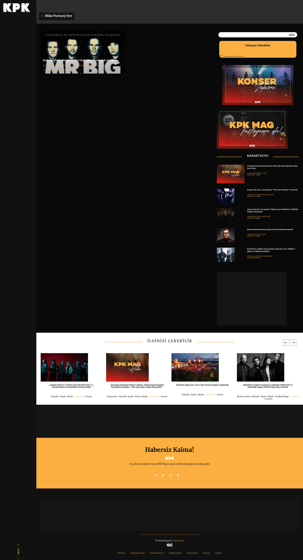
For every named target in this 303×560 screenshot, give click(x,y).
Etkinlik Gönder (175, 553)
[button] (286, 342)
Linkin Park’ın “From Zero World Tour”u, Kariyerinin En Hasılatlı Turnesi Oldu (71, 386)
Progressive (112, 396)
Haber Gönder (192, 553)
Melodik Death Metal (254, 216)
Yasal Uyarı (179, 540)
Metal (249, 173)
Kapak (259, 194)
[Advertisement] (252, 298)
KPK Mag (121, 553)
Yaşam (264, 173)
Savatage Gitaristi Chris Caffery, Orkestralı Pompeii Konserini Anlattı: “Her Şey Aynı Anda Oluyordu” (137, 386)
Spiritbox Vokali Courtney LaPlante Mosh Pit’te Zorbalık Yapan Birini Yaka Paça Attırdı (267, 386)
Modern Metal (243, 396)
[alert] (257, 56)
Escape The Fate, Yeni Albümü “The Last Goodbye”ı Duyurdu (272, 190)
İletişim (218, 553)
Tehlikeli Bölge (256, 173)
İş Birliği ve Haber (137, 553)
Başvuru (206, 553)
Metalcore (265, 194)
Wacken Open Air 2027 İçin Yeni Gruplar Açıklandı (202, 385)
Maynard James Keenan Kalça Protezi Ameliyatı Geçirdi (270, 229)
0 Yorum (88, 396)
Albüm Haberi (251, 194)
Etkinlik (249, 256)
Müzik (272, 194)
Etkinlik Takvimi (157, 553)
